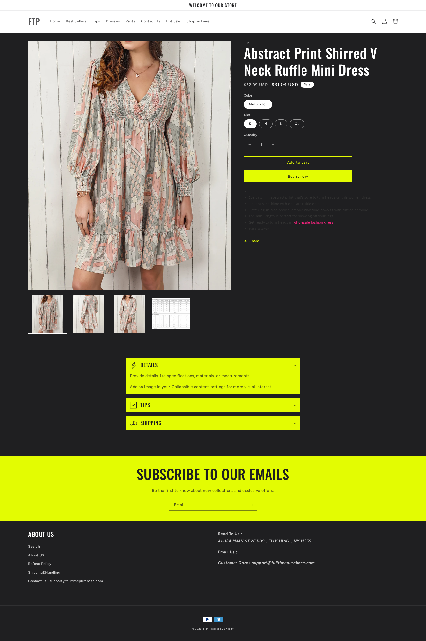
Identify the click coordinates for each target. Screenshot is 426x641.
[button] (373, 21)
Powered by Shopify (221, 628)
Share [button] (254, 241)
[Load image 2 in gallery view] (88, 314)
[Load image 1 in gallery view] (47, 314)
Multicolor (258, 104)
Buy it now (298, 176)
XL (297, 124)
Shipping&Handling (44, 572)
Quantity (250, 135)
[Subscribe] (251, 505)
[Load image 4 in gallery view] (171, 314)
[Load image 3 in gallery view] (129, 314)
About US (36, 555)
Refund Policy (40, 564)
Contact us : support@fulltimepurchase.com (65, 581)
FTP (205, 628)
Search (34, 546)
